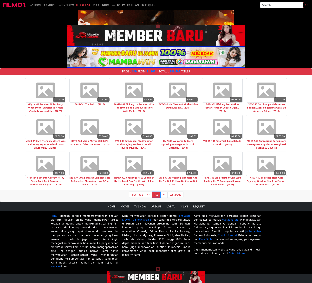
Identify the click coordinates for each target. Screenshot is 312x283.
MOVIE (125, 206)
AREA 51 (156, 206)
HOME (112, 206)
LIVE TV (170, 206)
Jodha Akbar (253, 231)
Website (56, 266)
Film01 (55, 216)
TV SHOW (140, 206)
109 (156, 194)
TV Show (136, 219)
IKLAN (184, 206)
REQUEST (199, 206)
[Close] (158, 26)
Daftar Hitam (237, 253)
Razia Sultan (206, 239)
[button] (101, 5)
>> (163, 194)
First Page (137, 194)
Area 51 (148, 219)
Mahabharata (230, 219)
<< (148, 194)
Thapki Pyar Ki (227, 235)
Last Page (175, 194)
